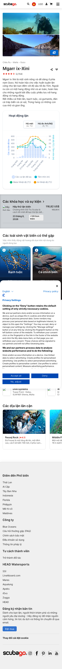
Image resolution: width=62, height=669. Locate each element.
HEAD (6, 602)
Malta (15, 62)
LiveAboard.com (11, 575)
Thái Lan (7, 482)
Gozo (22, 62)
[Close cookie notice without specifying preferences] (57, 286)
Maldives (7, 513)
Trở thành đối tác (12, 557)
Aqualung (8, 584)
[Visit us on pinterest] (43, 653)
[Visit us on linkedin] (50, 653)
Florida (6, 500)
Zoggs (6, 597)
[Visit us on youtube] (56, 653)
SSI (4, 571)
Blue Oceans (9, 526)
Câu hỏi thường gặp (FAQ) (17, 531)
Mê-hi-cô (7, 508)
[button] (8, 291)
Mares (6, 580)
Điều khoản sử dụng (13, 539)
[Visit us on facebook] (37, 653)
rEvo (5, 593)
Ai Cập (6, 486)
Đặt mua (9, 628)
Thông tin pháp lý (12, 544)
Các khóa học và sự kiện (22, 202)
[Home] (10, 4)
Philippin (7, 504)
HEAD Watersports (16, 564)
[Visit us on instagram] (30, 653)
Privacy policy (50, 291)
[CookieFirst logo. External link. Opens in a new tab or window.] (3, 295)
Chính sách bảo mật (13, 535)
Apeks (6, 588)
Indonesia (8, 495)
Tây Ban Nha (10, 491)
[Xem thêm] (54, 52)
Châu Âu (7, 62)
